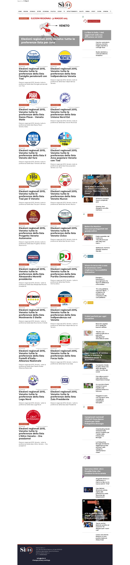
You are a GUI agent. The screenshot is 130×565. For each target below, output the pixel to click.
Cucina (99, 11)
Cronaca (32, 11)
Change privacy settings (41, 560)
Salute (81, 11)
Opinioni (105, 11)
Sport (93, 11)
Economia (46, 11)
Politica (53, 11)
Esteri (39, 11)
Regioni (26, 11)
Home (20, 11)
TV (64, 11)
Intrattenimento (72, 11)
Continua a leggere (42, 66)
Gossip (60, 11)
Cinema (87, 11)
